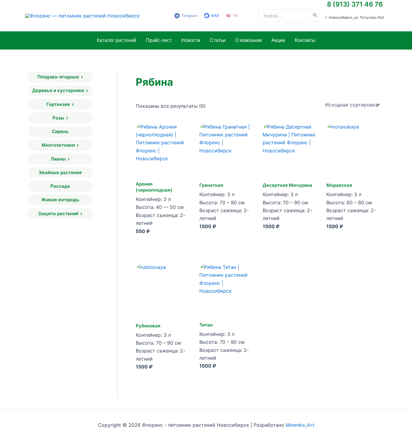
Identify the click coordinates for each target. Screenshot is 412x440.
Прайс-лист (159, 40)
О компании (248, 40)
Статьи (218, 40)
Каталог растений (116, 40)
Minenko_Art (300, 425)
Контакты (305, 40)
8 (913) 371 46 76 (355, 4)
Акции (278, 40)
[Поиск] (315, 16)
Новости (190, 40)
